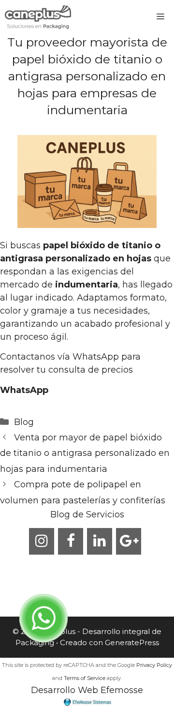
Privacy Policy (154, 665)
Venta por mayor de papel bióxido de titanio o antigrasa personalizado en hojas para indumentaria (85, 453)
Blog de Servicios (87, 514)
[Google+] (128, 541)
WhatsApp (24, 390)
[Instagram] (41, 541)
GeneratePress (132, 642)
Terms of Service (84, 678)
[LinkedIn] (99, 541)
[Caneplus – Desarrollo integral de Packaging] (38, 17)
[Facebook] (70, 541)
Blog (24, 422)
